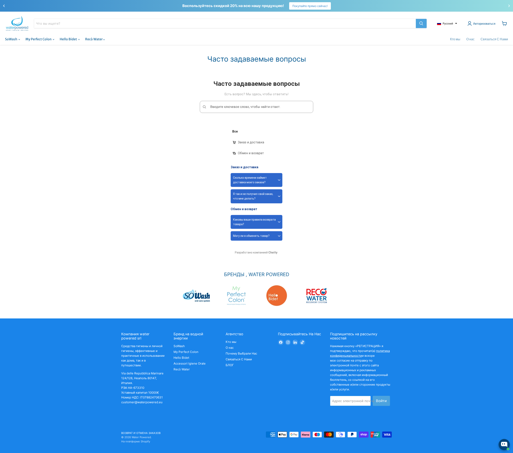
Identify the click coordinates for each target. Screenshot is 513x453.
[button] (447, 23)
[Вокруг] (421, 23)
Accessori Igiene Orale (190, 363)
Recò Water (94, 39)
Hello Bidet (69, 39)
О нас (470, 39)
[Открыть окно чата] (504, 444)
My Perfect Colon (38, 39)
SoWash (11, 39)
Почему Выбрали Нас (241, 353)
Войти (381, 401)
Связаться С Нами (494, 39)
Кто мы (455, 39)
